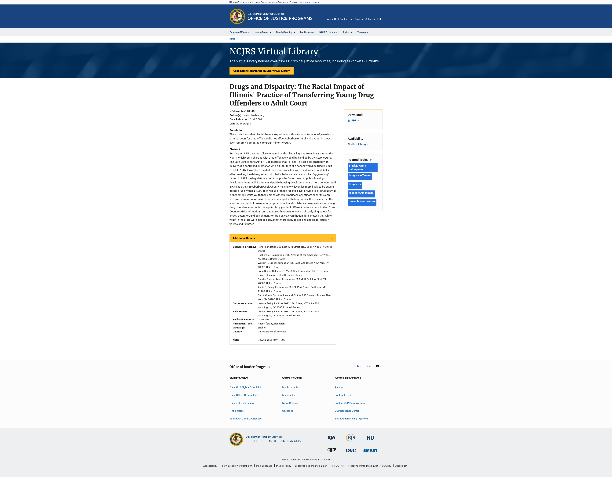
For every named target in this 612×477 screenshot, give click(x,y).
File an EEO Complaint (242, 402)
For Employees (343, 395)
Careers (358, 19)
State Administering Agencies (351, 418)
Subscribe (370, 19)
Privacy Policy (283, 465)
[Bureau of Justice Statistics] (351, 442)
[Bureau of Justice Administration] (331, 440)
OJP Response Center (347, 410)
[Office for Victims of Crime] (351, 452)
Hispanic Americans (361, 192)
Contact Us (346, 19)
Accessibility (210, 465)
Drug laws (355, 184)
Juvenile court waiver (362, 201)
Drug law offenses (360, 175)
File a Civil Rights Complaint (245, 387)
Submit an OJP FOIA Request (245, 418)
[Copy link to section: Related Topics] (370, 159)
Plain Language (264, 465)
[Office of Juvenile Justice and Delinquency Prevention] (332, 453)
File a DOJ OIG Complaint (243, 395)
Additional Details (244, 238)
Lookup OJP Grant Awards (350, 402)
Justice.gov (401, 465)
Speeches (287, 410)
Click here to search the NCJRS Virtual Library (261, 70)
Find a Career (236, 410)
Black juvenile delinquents (357, 167)
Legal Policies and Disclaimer (311, 465)
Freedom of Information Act (363, 465)
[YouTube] (379, 368)
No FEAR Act (337, 465)
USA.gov (386, 465)
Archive (339, 387)
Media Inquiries (290, 387)
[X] (369, 368)
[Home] (280, 16)
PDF (354, 120)
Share (382, 21)
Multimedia (288, 395)
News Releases (290, 402)
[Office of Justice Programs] (237, 16)
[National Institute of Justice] (370, 440)
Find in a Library (357, 144)
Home (232, 39)
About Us (332, 19)
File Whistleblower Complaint (236, 465)
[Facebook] (360, 368)
